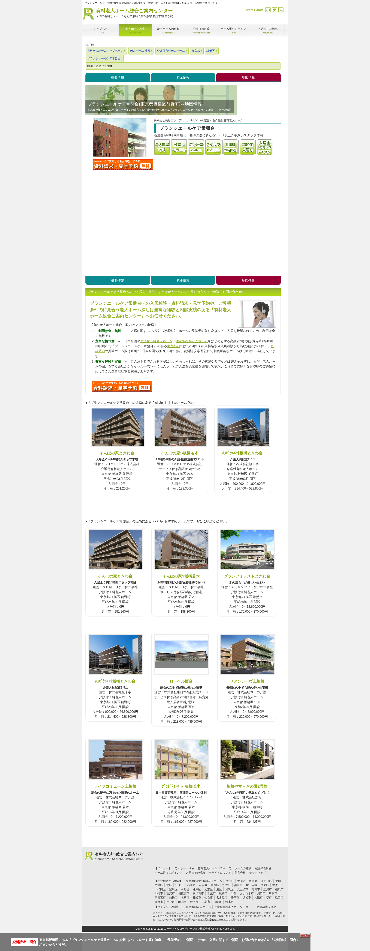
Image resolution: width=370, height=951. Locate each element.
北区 (169, 885)
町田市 (256, 889)
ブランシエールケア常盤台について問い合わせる (123, 164)
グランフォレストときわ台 (247, 576)
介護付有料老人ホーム (156, 341)
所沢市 (273, 893)
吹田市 (279, 897)
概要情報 (117, 77)
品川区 (191, 885)
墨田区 (238, 885)
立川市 (267, 889)
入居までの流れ (195, 872)
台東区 (265, 885)
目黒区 (229, 889)
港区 (219, 889)
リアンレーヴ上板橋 (247, 681)
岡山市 (182, 901)
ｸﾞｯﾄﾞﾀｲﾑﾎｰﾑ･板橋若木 (181, 786)
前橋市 (173, 897)
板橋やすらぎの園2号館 (247, 786)
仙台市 (208, 897)
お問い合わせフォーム (214, 919)
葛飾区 (159, 885)
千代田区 (160, 889)
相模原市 (183, 893)
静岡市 (235, 897)
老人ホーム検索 (184, 868)
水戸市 (185, 897)
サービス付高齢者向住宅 (261, 907)
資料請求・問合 (24, 942)
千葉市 (211, 893)
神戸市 (170, 901)
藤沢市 (170, 893)
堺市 (269, 897)
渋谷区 (203, 885)
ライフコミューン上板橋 (115, 786)
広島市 (206, 901)
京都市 (159, 901)
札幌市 (197, 897)
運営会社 (240, 872)
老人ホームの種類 (240, 868)
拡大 (280, 9)
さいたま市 (247, 893)
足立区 (229, 881)
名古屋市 (221, 897)
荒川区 (241, 881)
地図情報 (248, 77)
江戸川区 (266, 881)
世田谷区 (251, 885)
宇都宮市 (160, 897)
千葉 (233, 893)
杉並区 (226, 885)
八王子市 (242, 889)
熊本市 (229, 901)
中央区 (276, 885)
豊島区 (173, 889)
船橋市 (223, 893)
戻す (274, 9)
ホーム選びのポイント (168, 872)
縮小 (268, 9)
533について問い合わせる (122, 386)
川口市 (261, 893)
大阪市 (258, 897)
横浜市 (279, 889)
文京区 (208, 889)
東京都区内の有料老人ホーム (204, 881)
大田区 (279, 881)
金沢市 (194, 901)
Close (305, 935)
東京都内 (173, 346)
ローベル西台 (181, 681)
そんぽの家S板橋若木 (179, 453)
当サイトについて (220, 872)
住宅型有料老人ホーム (192, 341)
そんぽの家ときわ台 (117, 453)
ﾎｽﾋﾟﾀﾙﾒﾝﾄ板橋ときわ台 (242, 453)
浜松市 (247, 897)
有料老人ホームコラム (211, 868)
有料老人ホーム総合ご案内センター (134, 13)
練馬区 (197, 889)
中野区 (185, 889)
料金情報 (183, 77)
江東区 (179, 885)
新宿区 (215, 885)
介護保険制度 (263, 868)
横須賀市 (198, 893)
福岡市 (217, 901)
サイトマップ (257, 872)
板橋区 (253, 881)
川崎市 (159, 893)
